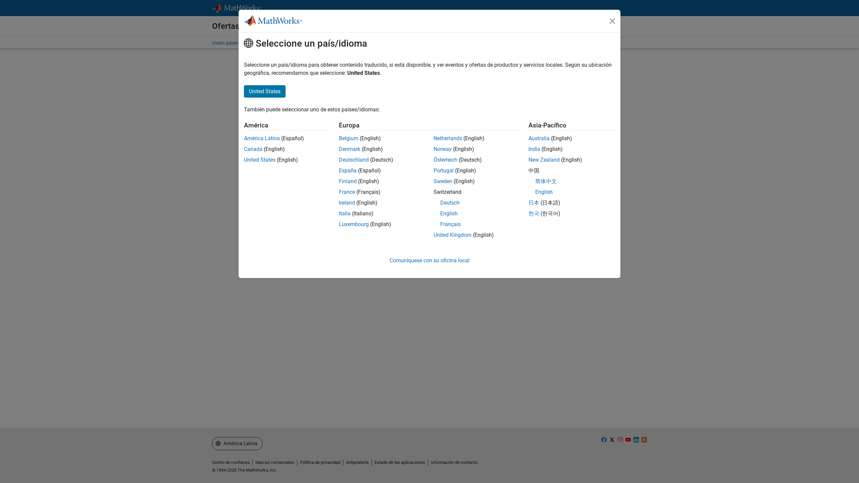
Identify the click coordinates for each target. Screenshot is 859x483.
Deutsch (450, 203)
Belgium (348, 138)
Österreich (445, 160)
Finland (348, 181)
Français (450, 224)
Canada (253, 149)
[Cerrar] (612, 21)
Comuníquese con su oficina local (429, 260)
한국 (533, 213)
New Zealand (544, 160)
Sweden (443, 181)
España (348, 170)
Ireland (347, 203)
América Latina (262, 138)
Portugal (444, 170)
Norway (443, 149)
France (347, 192)
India (534, 149)
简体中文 (546, 181)
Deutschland (354, 160)
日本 (533, 203)
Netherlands (448, 138)
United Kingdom (452, 235)
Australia (539, 138)
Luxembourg (354, 224)
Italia (345, 213)
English (449, 213)
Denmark (349, 149)
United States (259, 160)
